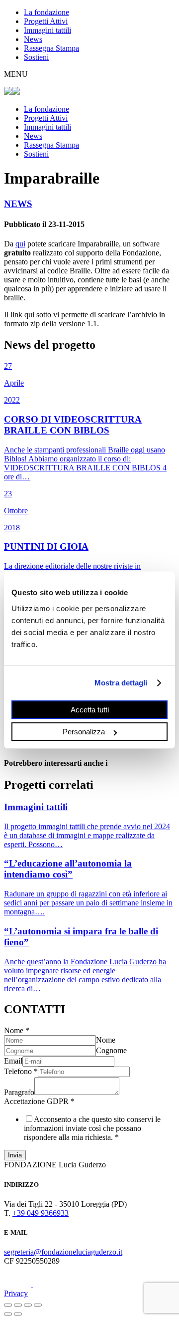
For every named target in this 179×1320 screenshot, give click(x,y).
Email (13, 1061)
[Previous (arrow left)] (8, 1314)
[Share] (18, 1305)
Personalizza (84, 731)
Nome (16, 1030)
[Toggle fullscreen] (28, 1305)
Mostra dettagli (121, 682)
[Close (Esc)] (8, 1305)
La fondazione (46, 12)
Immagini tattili (47, 30)
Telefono (21, 1071)
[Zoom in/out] (38, 1305)
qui (20, 243)
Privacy (16, 1293)
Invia (15, 1155)
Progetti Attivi (46, 21)
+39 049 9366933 (40, 1213)
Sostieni (36, 57)
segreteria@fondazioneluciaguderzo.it (63, 1252)
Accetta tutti (90, 709)
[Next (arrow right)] (18, 1314)
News (33, 39)
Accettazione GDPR (39, 1101)
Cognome (111, 1050)
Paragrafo (19, 1092)
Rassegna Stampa (51, 48)
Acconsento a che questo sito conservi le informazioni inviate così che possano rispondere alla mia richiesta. (92, 1128)
